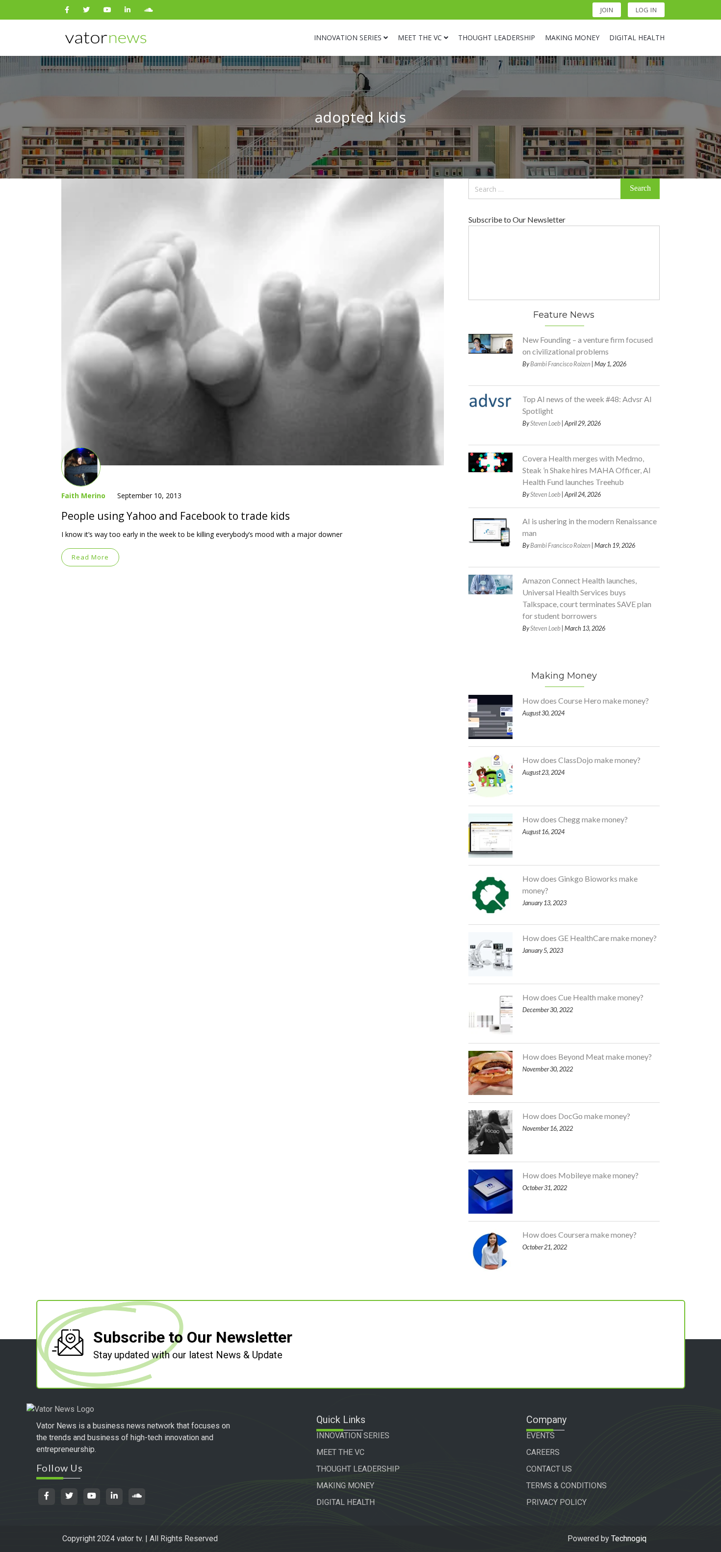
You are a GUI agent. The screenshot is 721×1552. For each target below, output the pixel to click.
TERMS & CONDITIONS (566, 1485)
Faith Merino (83, 495)
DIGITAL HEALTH (345, 1502)
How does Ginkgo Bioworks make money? (580, 884)
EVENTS (540, 1435)
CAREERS (543, 1452)
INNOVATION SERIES (352, 1435)
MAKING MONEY (345, 1485)
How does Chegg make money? (575, 819)
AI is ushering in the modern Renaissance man (589, 526)
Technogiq (628, 1538)
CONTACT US (549, 1469)
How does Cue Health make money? (583, 997)
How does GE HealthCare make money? (589, 937)
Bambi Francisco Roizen (560, 364)
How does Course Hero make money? (585, 700)
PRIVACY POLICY (556, 1502)
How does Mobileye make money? (580, 1175)
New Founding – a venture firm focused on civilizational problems (587, 345)
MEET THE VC (340, 1452)
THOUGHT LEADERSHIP (358, 1469)
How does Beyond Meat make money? (587, 1056)
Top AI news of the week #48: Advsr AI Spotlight (587, 404)
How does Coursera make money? (579, 1234)
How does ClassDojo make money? (581, 759)
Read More (90, 557)
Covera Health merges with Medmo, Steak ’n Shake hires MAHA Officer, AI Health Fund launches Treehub (586, 470)
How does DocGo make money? (576, 1115)
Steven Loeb (545, 423)
